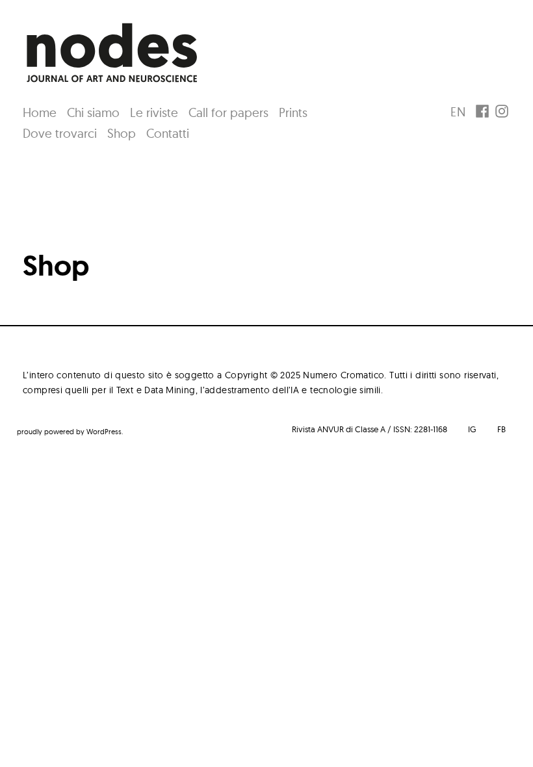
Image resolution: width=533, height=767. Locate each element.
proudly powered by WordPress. (70, 431)
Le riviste (154, 112)
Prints (293, 112)
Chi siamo (93, 112)
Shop (121, 133)
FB (501, 429)
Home (40, 112)
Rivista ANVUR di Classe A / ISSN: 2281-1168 (369, 429)
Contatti (167, 133)
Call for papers (228, 112)
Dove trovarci (60, 133)
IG (472, 429)
